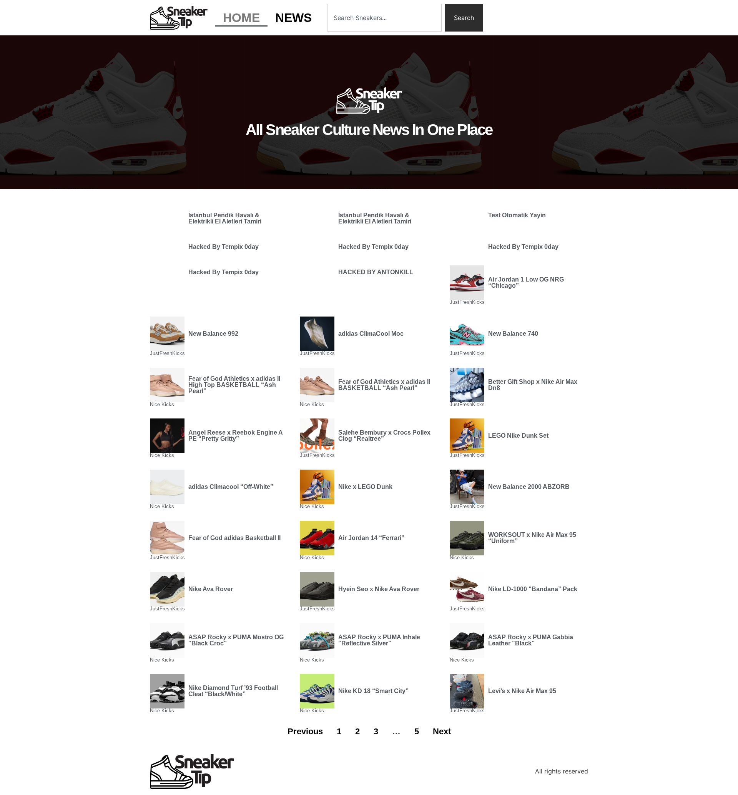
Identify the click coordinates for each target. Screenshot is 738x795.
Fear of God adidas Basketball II (234, 538)
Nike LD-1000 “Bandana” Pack (532, 589)
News (293, 18)
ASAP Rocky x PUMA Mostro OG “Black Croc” (236, 640)
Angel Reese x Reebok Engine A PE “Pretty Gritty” (235, 435)
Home (241, 18)
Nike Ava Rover (210, 589)
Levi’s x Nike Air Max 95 (522, 691)
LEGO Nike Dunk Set (518, 435)
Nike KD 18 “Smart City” (373, 691)
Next (442, 731)
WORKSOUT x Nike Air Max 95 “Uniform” (532, 538)
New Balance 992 (213, 333)
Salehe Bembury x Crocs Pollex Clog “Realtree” (384, 435)
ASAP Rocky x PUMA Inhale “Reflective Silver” (379, 640)
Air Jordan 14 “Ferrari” (371, 538)
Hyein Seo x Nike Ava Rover (378, 589)
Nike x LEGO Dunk (365, 486)
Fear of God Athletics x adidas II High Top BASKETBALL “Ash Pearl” (234, 384)
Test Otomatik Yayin (517, 215)
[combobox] (384, 18)
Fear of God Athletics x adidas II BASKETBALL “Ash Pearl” (384, 384)
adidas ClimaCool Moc (371, 333)
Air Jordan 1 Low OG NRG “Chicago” (526, 282)
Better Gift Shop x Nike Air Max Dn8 (532, 384)
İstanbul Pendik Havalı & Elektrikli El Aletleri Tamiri (224, 218)
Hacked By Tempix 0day (223, 246)
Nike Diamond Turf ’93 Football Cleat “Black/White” (233, 691)
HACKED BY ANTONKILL (375, 272)
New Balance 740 (513, 333)
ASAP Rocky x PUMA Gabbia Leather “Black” (530, 640)
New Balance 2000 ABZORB (529, 486)
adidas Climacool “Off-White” (230, 486)
